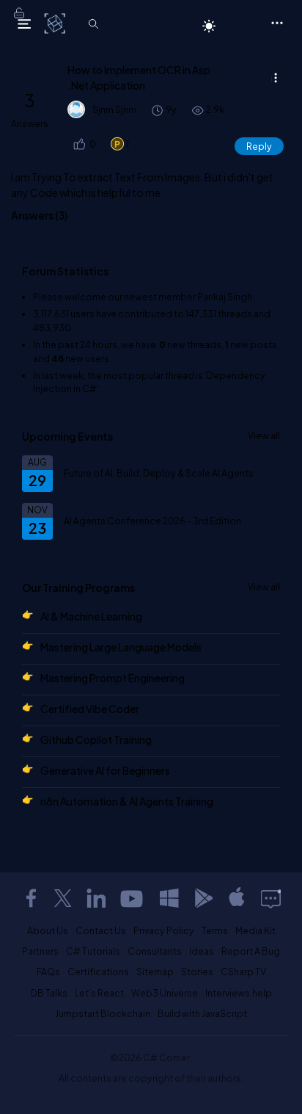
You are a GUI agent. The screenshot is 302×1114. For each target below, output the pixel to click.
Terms (215, 930)
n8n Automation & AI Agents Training (126, 801)
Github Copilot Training (96, 739)
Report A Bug (250, 951)
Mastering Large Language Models (121, 647)
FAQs (48, 971)
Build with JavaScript (202, 1013)
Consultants (155, 951)
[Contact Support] (271, 898)
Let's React (99, 993)
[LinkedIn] (96, 898)
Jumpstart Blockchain (102, 1013)
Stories (197, 971)
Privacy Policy (163, 930)
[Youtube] (132, 898)
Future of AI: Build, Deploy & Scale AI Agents (159, 473)
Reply (259, 146)
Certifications (98, 971)
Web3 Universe (164, 993)
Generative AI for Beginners (105, 770)
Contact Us (101, 930)
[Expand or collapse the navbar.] (24, 23)
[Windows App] (169, 898)
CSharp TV (243, 971)
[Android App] (203, 898)
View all (264, 435)
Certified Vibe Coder (89, 708)
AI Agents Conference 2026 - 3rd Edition (152, 521)
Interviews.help (238, 993)
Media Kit (255, 930)
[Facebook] (31, 898)
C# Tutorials (93, 951)
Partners (40, 951)
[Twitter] (63, 898)
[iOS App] (236, 898)
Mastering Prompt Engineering (112, 677)
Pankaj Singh (224, 297)
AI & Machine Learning (91, 616)
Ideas (201, 951)
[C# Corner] (56, 23)
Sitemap (155, 971)
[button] (78, 144)
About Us (47, 930)
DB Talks (49, 993)
